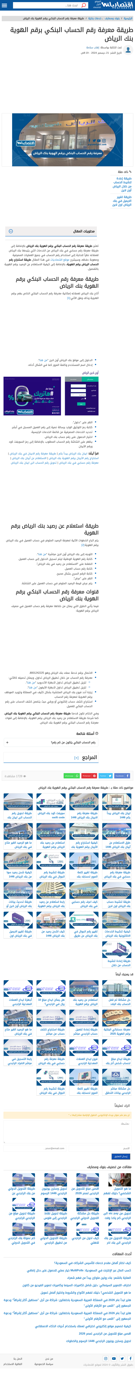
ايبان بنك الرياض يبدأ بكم (73, 453)
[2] (82, 545)
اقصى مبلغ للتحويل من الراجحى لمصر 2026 (105, 1333)
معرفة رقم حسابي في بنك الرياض (79, 462)
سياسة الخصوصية (43, 1364)
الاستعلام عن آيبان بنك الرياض (29, 458)
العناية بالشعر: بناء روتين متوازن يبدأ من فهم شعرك (99, 1278)
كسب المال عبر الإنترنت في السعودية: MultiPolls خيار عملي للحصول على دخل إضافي (79, 1270)
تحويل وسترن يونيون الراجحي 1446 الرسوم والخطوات (98, 1341)
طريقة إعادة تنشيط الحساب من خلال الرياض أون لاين (122, 184)
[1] (68, 298)
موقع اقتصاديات (59, 259)
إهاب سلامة (92, 47)
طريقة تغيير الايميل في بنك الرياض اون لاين (121, 201)
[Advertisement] (67, 85)
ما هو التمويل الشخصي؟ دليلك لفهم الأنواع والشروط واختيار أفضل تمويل (86, 1292)
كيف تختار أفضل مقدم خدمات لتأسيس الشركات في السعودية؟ (92, 1263)
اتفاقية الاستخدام (13, 1364)
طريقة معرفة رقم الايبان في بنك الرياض (33, 453)
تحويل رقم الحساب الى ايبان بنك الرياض (34, 462)
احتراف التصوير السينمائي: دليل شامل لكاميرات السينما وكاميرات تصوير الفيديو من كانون (76, 1285)
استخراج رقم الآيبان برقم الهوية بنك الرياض (74, 458)
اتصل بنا (18, 1359)
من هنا (43, 360)
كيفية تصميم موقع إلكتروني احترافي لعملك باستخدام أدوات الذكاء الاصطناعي (83, 1326)
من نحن (49, 1359)
